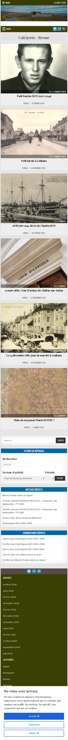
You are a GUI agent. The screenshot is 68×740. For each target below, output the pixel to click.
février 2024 (9, 597)
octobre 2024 (10, 584)
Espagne (7, 685)
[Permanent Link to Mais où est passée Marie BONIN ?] (34, 393)
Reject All (34, 733)
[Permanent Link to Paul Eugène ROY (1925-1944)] (34, 68)
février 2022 (9, 609)
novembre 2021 (11, 622)
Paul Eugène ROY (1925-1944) (34, 96)
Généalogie (49, 51)
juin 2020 (8, 653)
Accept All (34, 716)
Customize (34, 724)
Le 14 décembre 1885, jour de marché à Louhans (34, 355)
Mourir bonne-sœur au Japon (18, 495)
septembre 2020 (11, 647)
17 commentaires (59, 92)
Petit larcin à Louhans (34, 160)
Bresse (35, 51)
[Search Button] (64, 29)
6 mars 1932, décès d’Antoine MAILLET (22, 518)
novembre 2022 (11, 603)
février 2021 (9, 634)
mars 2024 (8, 591)
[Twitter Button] (55, 29)
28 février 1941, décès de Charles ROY (34, 225)
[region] (34, 713)
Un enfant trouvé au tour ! (29, 554)
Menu (8, 2)
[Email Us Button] (59, 29)
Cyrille (26, 103)
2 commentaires (59, 156)
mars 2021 (8, 628)
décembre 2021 (11, 616)
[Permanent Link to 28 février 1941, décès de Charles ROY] (34, 198)
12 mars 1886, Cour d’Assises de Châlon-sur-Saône (34, 290)
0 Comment (61, 221)
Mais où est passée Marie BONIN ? (34, 420)
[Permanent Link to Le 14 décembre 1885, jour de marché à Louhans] (34, 328)
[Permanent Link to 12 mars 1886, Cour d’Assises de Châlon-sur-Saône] (34, 263)
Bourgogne (22, 51)
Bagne (22, 181)
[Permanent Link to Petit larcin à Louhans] (34, 133)
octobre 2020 (10, 641)
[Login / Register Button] (39, 571)
